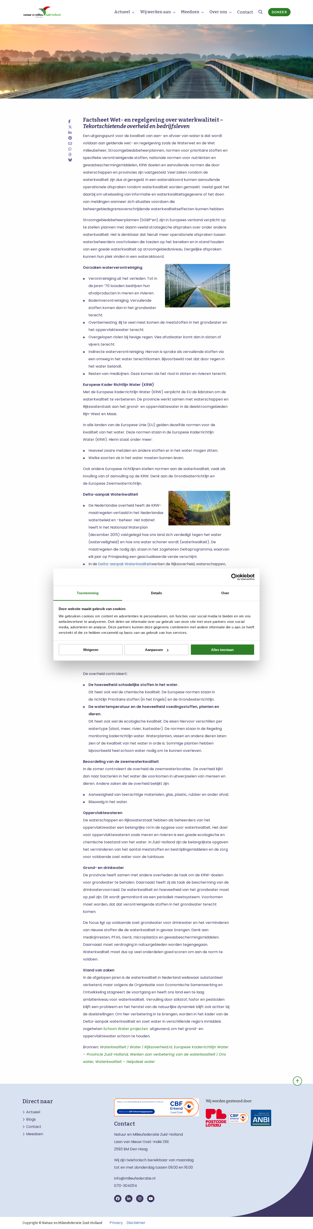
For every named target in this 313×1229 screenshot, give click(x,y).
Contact (245, 12)
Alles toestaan (222, 650)
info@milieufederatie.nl (134, 1178)
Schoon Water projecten (125, 1028)
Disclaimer (136, 1223)
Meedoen (190, 11)
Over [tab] (225, 593)
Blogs (31, 1119)
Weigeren (90, 650)
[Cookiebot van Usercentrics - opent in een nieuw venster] (234, 577)
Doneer (279, 12)
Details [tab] (156, 593)
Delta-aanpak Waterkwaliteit (124, 564)
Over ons (218, 11)
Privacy (116, 1223)
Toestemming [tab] (88, 593)
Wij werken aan (155, 11)
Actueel (122, 11)
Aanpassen (154, 650)
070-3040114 (125, 1185)
